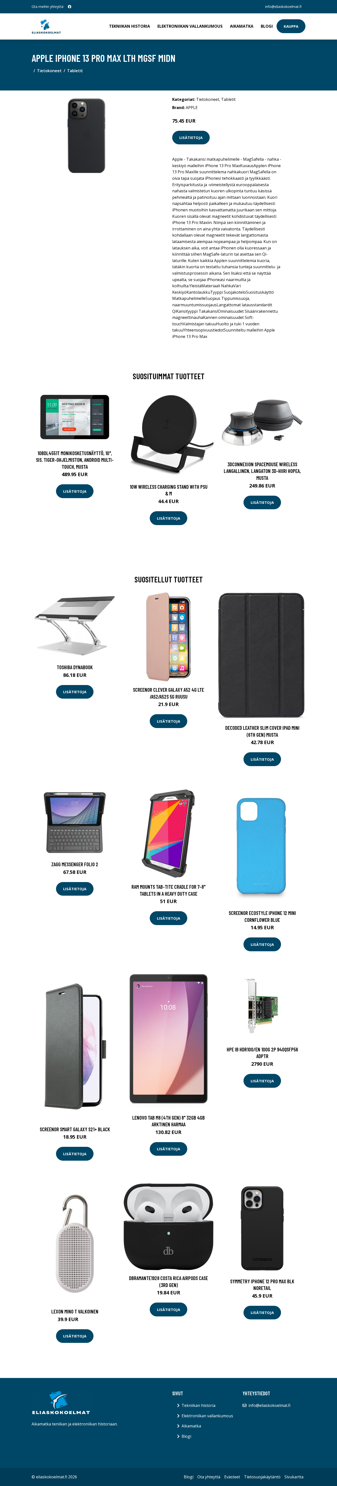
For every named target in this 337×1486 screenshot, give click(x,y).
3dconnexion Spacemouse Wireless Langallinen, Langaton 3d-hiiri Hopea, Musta (262, 471)
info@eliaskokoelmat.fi (283, 6)
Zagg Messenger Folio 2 (74, 864)
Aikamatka (241, 26)
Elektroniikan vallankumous (190, 26)
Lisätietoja (191, 137)
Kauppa (291, 26)
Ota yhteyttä (208, 1477)
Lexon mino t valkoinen (74, 1311)
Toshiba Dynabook (75, 667)
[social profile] (69, 6)
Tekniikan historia (129, 26)
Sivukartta (293, 1477)
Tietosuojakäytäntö (262, 1477)
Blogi (267, 26)
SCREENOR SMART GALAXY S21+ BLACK (75, 1129)
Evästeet (232, 1477)
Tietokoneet (49, 70)
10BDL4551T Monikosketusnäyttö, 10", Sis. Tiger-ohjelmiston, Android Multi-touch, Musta (75, 460)
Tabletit (75, 70)
